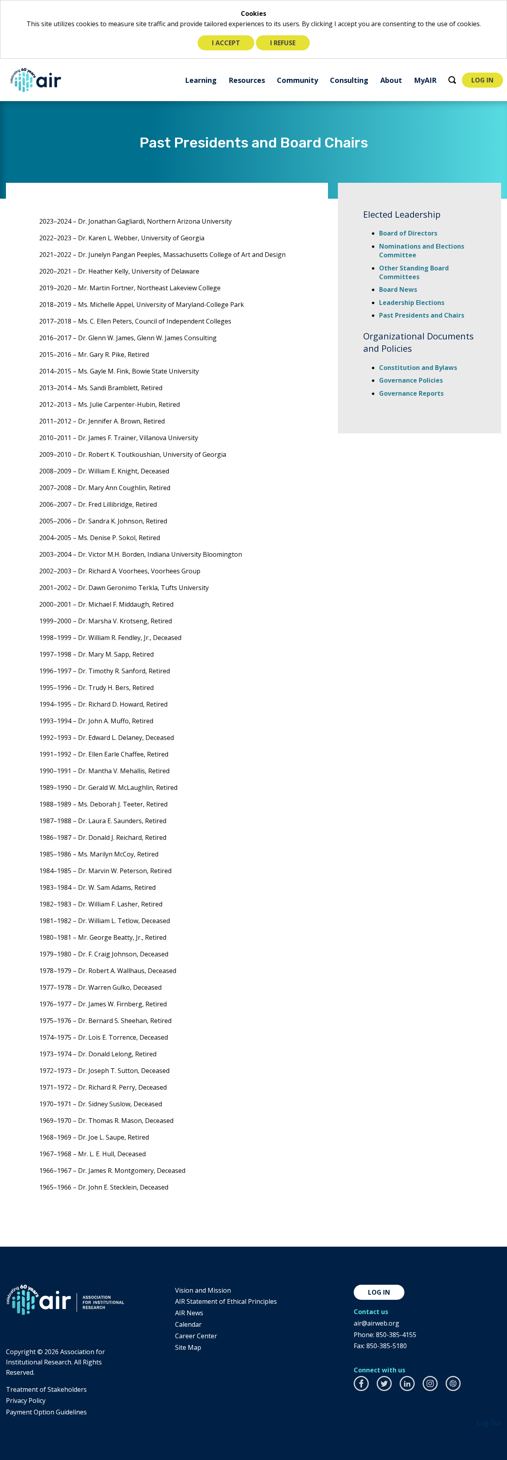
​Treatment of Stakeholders (46, 1389)
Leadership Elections (411, 302)
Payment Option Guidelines (46, 1412)
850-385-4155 (396, 1334)
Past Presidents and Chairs (421, 315)
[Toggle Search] (452, 80)
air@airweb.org (376, 1323)
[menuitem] (201, 80)
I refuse (282, 42)
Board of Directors (408, 233)
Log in (379, 1292)
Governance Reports (411, 393)
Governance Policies (411, 380)
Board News (398, 289)
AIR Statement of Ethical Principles (226, 1301)
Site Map (188, 1347)
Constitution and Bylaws (418, 367)
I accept (226, 42)
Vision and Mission (203, 1290)
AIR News (189, 1313)
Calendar (188, 1324)
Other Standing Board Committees (414, 272)
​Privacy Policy (26, 1400)
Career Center (196, 1336)
